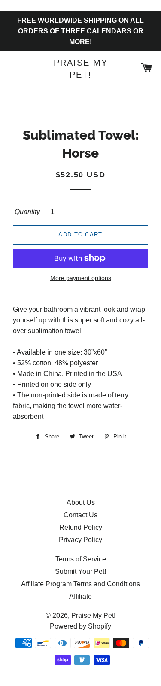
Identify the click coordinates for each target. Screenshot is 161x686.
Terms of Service (80, 559)
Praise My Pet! (81, 68)
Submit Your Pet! (80, 571)
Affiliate (80, 596)
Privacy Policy (80, 539)
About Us (81, 502)
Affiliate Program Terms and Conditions (80, 584)
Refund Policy (80, 527)
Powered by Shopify (80, 626)
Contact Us (80, 515)
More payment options (80, 277)
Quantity (27, 211)
